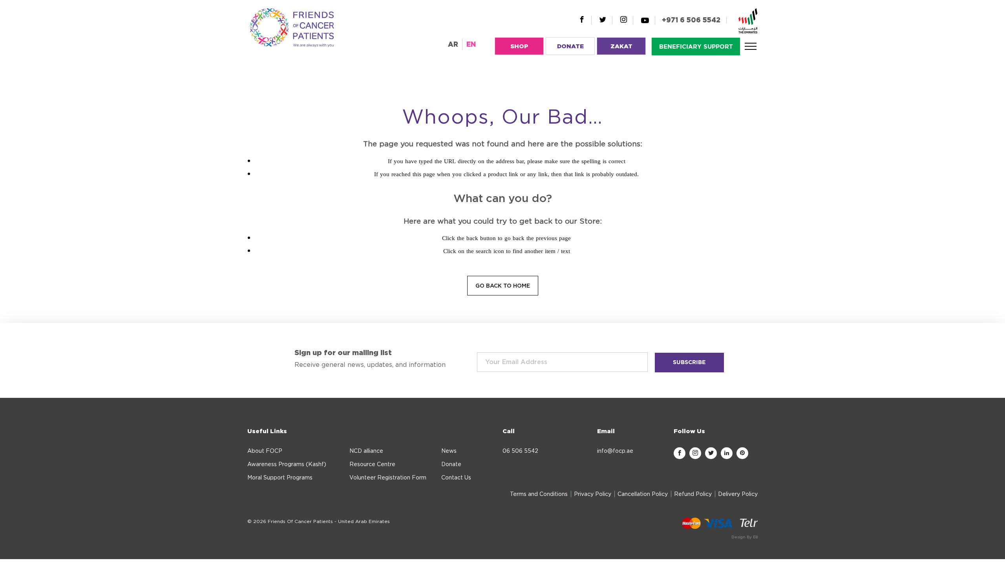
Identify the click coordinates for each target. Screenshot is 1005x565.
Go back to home (502, 286)
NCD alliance (366, 451)
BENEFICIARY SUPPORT (696, 46)
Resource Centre (372, 464)
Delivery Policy (738, 494)
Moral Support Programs (279, 478)
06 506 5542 (520, 451)
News (449, 451)
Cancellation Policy (643, 494)
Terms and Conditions (539, 494)
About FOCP (264, 451)
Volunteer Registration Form (387, 478)
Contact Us (456, 478)
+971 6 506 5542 (691, 20)
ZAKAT (621, 46)
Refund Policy (693, 494)
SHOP (519, 46)
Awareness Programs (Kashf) (286, 464)
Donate (451, 464)
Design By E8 (744, 537)
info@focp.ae (615, 451)
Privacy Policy (592, 494)
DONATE (570, 46)
